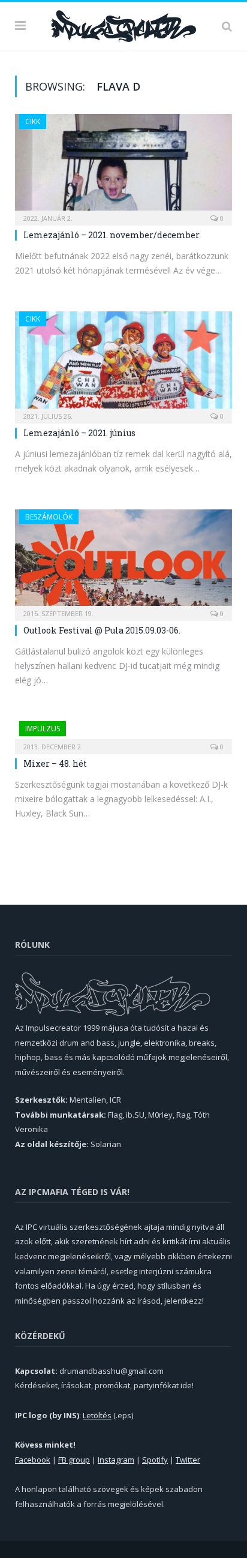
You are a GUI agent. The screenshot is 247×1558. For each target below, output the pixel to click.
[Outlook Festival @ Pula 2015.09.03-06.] (123, 561)
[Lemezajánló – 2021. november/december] (123, 166)
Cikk (32, 121)
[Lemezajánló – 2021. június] (123, 363)
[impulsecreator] (123, 24)
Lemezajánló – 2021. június (79, 433)
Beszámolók (49, 517)
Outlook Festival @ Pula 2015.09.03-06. (101, 630)
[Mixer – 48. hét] (123, 733)
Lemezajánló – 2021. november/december (111, 235)
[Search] (227, 26)
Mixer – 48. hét (55, 763)
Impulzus (42, 729)
